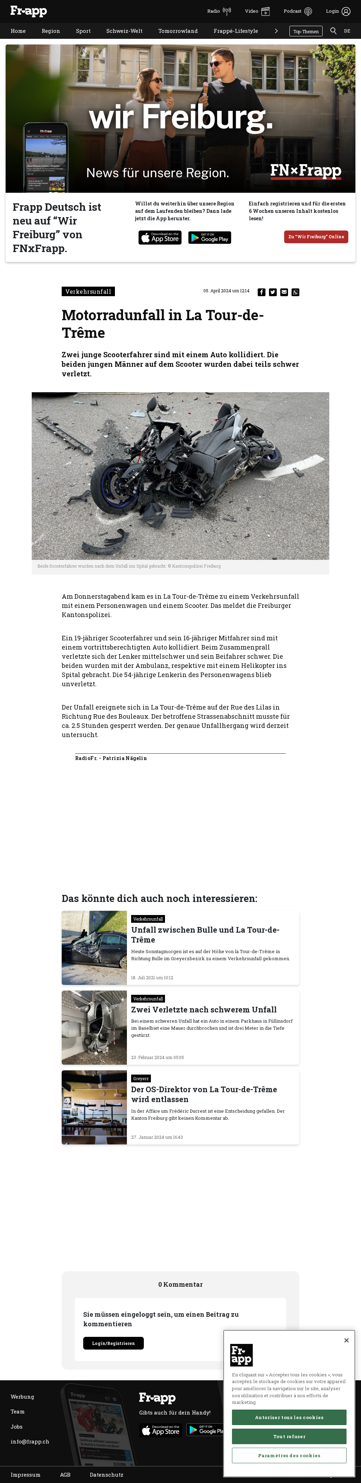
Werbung (22, 1396)
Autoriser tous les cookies (289, 1417)
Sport (78, 40)
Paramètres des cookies (289, 1455)
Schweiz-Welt (119, 40)
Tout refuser (289, 1436)
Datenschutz (106, 1474)
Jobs (17, 1426)
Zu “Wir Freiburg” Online (316, 236)
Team (18, 1411)
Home (12, 40)
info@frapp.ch (30, 1441)
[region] (289, 1403)
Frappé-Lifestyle (230, 40)
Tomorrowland (172, 40)
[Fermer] (346, 1340)
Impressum (26, 1474)
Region (45, 40)
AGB (65, 1474)
